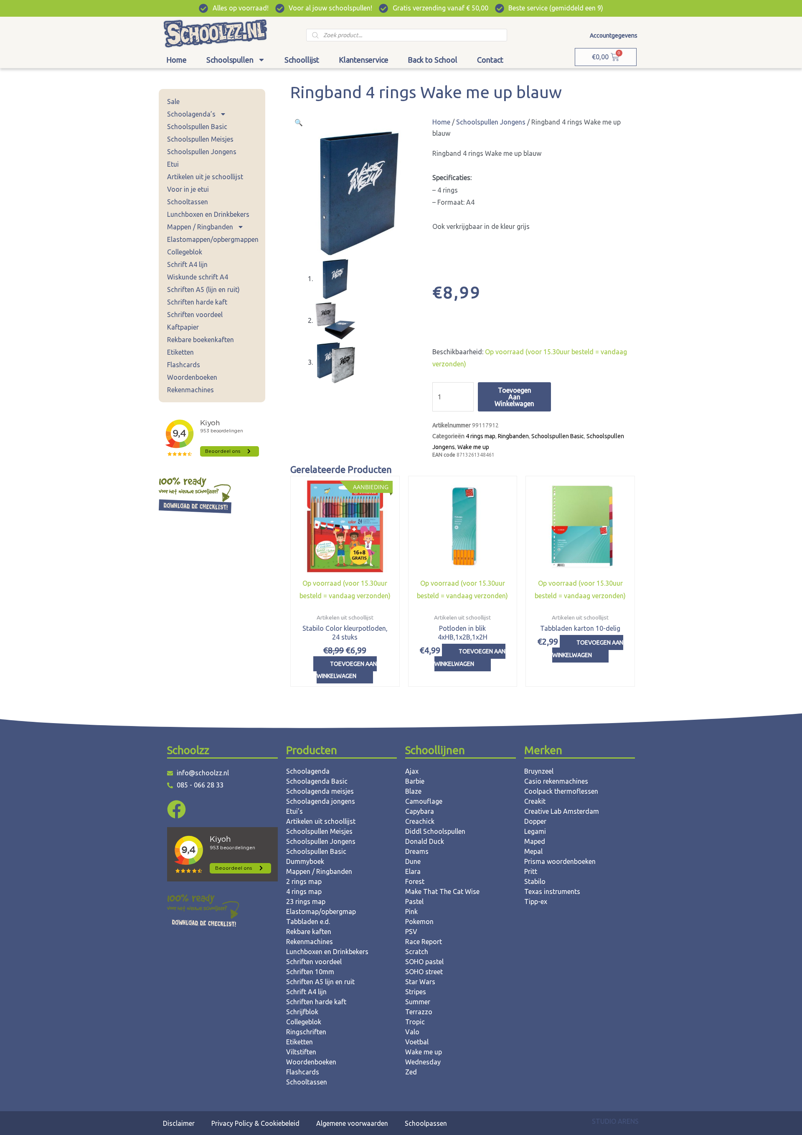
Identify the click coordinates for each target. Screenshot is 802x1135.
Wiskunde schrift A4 (197, 277)
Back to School (432, 60)
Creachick (419, 821)
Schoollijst (301, 60)
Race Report (423, 941)
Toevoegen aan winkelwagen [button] (347, 670)
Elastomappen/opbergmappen (213, 239)
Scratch (416, 951)
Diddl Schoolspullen (435, 831)
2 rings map (304, 881)
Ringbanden (513, 436)
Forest (414, 881)
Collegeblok (184, 252)
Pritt (530, 871)
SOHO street (424, 971)
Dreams (417, 851)
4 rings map (480, 436)
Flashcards (183, 364)
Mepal (533, 851)
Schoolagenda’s (191, 114)
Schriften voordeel (195, 314)
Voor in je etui (188, 189)
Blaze (413, 791)
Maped (534, 841)
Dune (413, 861)
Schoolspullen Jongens (201, 151)
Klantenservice (363, 60)
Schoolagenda (308, 771)
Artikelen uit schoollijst (320, 821)
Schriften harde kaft (197, 302)
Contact (490, 60)
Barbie (414, 781)
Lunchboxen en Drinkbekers (208, 214)
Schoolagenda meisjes (320, 791)
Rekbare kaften (308, 931)
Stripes (415, 991)
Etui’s (294, 811)
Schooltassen (187, 202)
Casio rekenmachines (556, 781)
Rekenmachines (190, 390)
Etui (173, 164)
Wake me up (473, 447)
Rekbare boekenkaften (200, 339)
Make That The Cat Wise (442, 891)
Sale (173, 101)
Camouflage (423, 801)
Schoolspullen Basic (197, 126)
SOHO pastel (424, 961)
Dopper (535, 821)
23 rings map (305, 901)
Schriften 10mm (310, 971)
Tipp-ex (535, 901)
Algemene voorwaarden (352, 1123)
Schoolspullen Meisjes (200, 139)
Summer (417, 1002)
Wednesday (423, 1062)
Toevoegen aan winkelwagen (514, 396)
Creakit (535, 801)
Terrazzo (418, 1012)
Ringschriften (306, 1032)
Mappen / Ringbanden (200, 227)
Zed (411, 1072)
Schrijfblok (302, 1012)
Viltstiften (301, 1052)
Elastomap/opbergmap (321, 911)
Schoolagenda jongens (320, 801)
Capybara (419, 811)
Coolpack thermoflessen (561, 791)
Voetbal (417, 1042)
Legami (535, 831)
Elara (413, 871)
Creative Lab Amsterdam (561, 811)
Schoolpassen (426, 1123)
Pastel (414, 901)
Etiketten (180, 352)
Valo (412, 1032)
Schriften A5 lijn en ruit (320, 981)
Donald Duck (424, 841)
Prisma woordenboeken (560, 861)
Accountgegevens (613, 35)
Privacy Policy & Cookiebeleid (255, 1123)
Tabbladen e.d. (308, 921)
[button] (298, 122)
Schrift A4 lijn (187, 264)
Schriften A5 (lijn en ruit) (203, 289)
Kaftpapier (183, 327)
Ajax (412, 771)
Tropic (415, 1022)
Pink (411, 911)
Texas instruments (552, 891)
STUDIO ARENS (615, 1121)
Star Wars (420, 981)
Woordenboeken (192, 377)
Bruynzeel (538, 771)
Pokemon (419, 921)
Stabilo (535, 881)
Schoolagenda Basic (317, 781)
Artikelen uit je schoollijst (205, 176)
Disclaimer (179, 1123)
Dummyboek (305, 861)
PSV (411, 931)
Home (176, 60)
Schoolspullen (230, 60)
